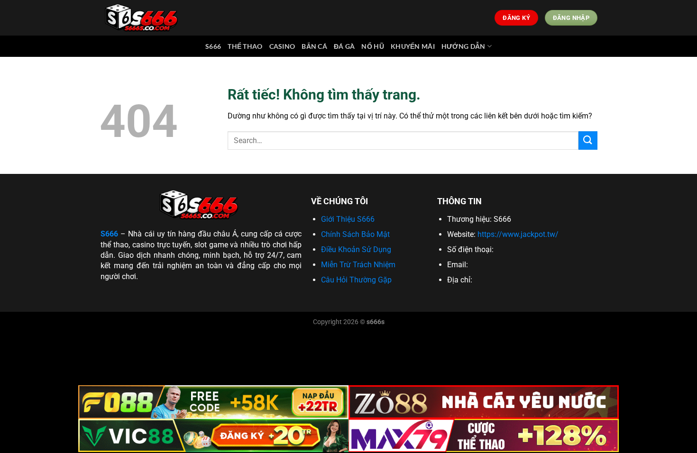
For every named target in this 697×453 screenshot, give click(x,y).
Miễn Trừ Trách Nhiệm (358, 264)
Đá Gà (344, 46)
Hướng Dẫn (463, 46)
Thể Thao (245, 46)
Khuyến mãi (413, 46)
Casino (282, 46)
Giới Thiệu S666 (348, 219)
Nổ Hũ (372, 46)
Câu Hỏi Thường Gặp (356, 279)
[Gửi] (587, 140)
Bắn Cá (314, 46)
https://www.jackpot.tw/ (518, 234)
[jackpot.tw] (143, 18)
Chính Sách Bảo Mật (355, 234)
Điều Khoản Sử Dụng (356, 249)
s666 (213, 46)
